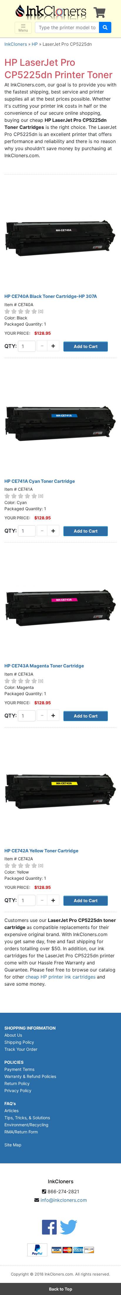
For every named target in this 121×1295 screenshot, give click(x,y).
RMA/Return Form (21, 1131)
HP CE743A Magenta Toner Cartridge (44, 666)
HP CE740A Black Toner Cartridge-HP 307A (50, 296)
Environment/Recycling (26, 1124)
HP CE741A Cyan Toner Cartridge (39, 481)
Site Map (12, 1144)
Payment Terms (19, 1069)
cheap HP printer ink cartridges (60, 977)
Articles (11, 1110)
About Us (13, 1035)
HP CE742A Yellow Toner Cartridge (41, 851)
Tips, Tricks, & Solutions (27, 1117)
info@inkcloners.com (64, 1200)
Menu (23, 30)
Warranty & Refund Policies (30, 1076)
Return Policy (17, 1083)
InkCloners (15, 44)
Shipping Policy (19, 1042)
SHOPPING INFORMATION (30, 1027)
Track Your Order (20, 1049)
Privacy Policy (17, 1090)
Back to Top (60, 1288)
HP (35, 44)
